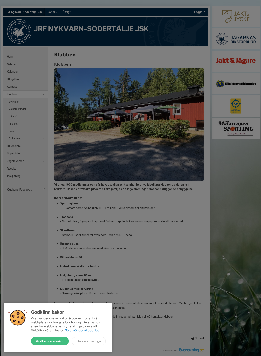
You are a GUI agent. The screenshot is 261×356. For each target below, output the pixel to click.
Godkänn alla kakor (50, 341)
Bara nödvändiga (89, 341)
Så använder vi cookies (82, 330)
